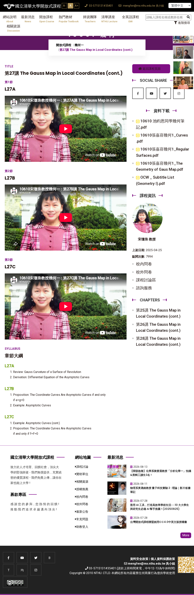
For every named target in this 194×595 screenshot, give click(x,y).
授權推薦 (82, 489)
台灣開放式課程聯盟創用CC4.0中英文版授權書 (158, 522)
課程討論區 (146, 280)
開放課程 (46, 19)
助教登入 (82, 527)
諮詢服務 (144, 288)
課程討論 (82, 466)
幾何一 (79, 45)
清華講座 (109, 19)
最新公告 (82, 511)
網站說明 (9, 19)
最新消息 (28, 19)
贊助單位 (82, 474)
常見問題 (82, 519)
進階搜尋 (183, 23)
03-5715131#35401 (100, 5)
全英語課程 (130, 19)
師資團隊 (90, 19)
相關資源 (13, 28)
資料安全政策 (139, 559)
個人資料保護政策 (163, 559)
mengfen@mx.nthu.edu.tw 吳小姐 (143, 5)
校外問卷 (144, 272)
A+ (76, 5)
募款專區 (18, 494)
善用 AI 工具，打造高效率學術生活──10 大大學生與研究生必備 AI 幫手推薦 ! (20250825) (159, 507)
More (185, 535)
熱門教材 (69, 19)
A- (64, 5)
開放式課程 (63, 45)
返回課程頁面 (151, 68)
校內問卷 (144, 264)
